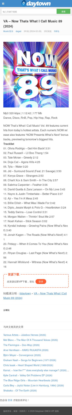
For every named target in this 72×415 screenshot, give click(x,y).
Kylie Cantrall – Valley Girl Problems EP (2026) (27, 375)
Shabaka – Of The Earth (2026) (20, 390)
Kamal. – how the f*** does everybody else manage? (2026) (35, 370)
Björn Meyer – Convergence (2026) (22, 355)
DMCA (48, 410)
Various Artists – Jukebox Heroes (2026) (24, 335)
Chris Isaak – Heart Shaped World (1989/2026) (28, 365)
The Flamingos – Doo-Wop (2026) (21, 345)
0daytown (36, 3)
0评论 (56, 31)
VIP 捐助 (55, 410)
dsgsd (18, 31)
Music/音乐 (8, 31)
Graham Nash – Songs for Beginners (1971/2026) (29, 360)
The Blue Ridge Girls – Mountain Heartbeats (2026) (30, 380)
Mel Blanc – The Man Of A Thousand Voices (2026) (30, 340)
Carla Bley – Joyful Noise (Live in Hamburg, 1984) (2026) (33, 385)
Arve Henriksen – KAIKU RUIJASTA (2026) (26, 350)
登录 (41, 281)
